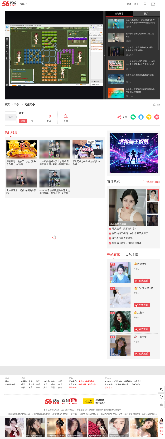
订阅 (23, 121)
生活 (38, 384)
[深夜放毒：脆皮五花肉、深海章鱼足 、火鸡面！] (21, 149)
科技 (23, 387)
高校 (53, 381)
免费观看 (143, 281)
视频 (7, 381)
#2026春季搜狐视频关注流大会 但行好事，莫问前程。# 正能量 (54, 193)
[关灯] (161, 396)
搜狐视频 (71, 401)
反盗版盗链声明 (121, 384)
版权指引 (108, 387)
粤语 (60, 381)
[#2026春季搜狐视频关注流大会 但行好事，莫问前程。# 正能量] (54, 178)
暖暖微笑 (141, 264)
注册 (136, 4)
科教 (17, 104)
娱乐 (60, 384)
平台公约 (73, 387)
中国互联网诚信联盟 (41, 414)
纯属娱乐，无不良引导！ (124, 228)
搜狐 (94, 401)
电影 (31, 381)
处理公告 (92, 384)
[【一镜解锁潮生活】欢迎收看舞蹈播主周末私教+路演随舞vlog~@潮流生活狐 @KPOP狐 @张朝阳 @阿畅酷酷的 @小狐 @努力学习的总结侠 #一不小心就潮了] (54, 149)
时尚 (53, 384)
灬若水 (140, 312)
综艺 (38, 381)
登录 (129, 4)
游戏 (45, 384)
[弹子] (10, 117)
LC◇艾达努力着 (145, 288)
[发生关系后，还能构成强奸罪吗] (21, 178)
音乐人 (31, 384)
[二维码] (161, 389)
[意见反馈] (161, 404)
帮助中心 (73, 381)
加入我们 (137, 381)
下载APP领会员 (152, 182)
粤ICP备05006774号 (89, 414)
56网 (52, 401)
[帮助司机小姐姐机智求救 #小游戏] (88, 149)
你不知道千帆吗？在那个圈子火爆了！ (131, 233)
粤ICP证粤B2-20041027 (111, 414)
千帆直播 (113, 255)
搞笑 (23, 384)
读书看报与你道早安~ (123, 238)
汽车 (38, 387)
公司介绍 (118, 381)
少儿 (45, 387)
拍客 (60, 387)
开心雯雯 (141, 337)
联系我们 (128, 381)
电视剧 (24, 381)
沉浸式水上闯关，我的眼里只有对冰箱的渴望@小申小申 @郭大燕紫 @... (140, 23)
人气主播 (131, 255)
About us (108, 381)
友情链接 (108, 384)
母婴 (53, 387)
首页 (7, 104)
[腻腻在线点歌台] (127, 191)
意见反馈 (73, 384)
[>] (145, 4)
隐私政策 (136, 384)
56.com (9, 4)
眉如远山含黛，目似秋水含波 (126, 243)
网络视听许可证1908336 (19, 414)
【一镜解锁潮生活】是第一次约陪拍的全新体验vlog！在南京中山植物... (140, 64)
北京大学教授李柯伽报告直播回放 (140, 75)
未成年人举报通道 (86, 381)
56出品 (47, 381)
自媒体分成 (10, 384)
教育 (31, 387)
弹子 (21, 113)
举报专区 (82, 384)
